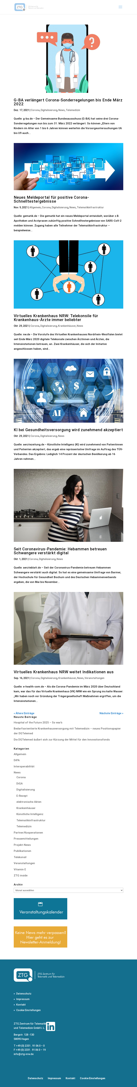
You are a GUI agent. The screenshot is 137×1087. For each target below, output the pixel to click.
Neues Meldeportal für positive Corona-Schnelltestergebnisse (51, 199)
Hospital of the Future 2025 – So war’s (38, 722)
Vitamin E (20, 869)
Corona (35, 110)
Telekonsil (20, 857)
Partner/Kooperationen (28, 832)
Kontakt (21, 1004)
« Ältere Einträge (24, 713)
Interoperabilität (24, 766)
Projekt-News (22, 845)
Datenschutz (23, 993)
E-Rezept (21, 795)
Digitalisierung (49, 110)
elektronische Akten (28, 801)
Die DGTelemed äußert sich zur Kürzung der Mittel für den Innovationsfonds (62, 739)
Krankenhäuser (67, 325)
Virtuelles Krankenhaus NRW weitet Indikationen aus (64, 672)
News (61, 110)
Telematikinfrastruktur (90, 207)
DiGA (19, 783)
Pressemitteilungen (26, 838)
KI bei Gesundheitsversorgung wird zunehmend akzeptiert (68, 430)
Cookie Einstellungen (28, 1010)
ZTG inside (20, 875)
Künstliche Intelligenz (29, 814)
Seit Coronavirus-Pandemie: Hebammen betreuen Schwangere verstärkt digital (60, 551)
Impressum (22, 999)
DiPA (17, 760)
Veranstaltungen (94, 678)
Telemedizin (73, 110)
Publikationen (22, 851)
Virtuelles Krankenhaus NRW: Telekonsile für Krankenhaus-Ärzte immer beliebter (56, 318)
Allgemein (35, 207)
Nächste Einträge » (111, 713)
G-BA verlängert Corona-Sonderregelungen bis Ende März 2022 (68, 102)
